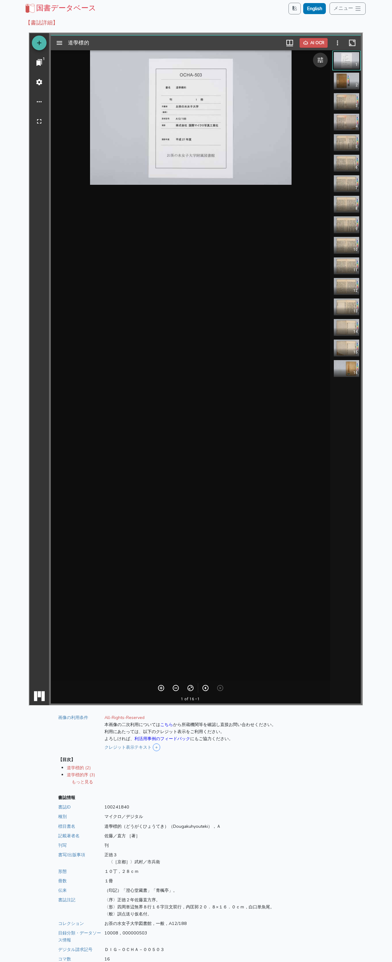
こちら (166, 724)
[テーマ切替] (294, 8)
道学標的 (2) (79, 768)
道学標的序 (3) (81, 775)
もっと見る (82, 782)
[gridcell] (60, 8)
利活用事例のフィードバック (162, 739)
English (314, 8)
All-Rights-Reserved (124, 717)
